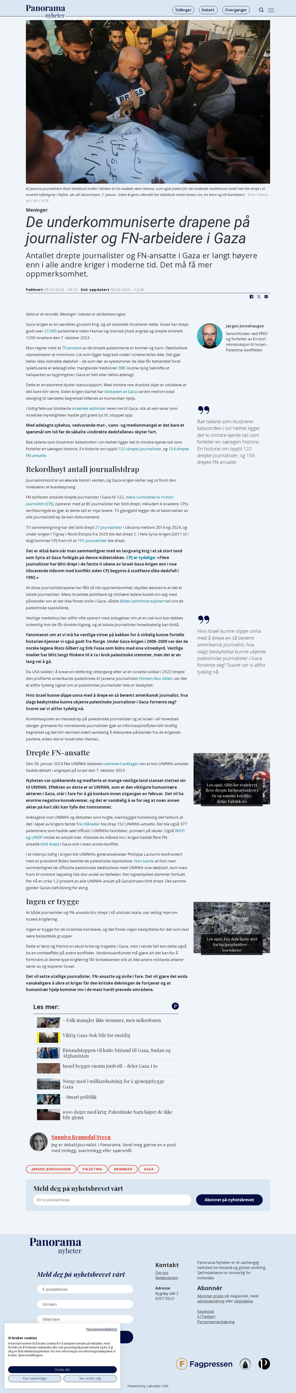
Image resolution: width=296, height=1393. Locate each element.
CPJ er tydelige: (141, 557)
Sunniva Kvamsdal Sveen (81, 1136)
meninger (123, 1169)
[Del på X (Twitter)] (258, 296)
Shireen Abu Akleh (155, 678)
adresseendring (211, 1301)
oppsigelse (243, 1301)
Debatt (208, 9)
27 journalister (108, 527)
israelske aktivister (89, 408)
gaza (149, 1169)
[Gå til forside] (45, 8)
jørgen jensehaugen (51, 1169)
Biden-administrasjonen (142, 601)
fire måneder (88, 824)
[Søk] (261, 10)
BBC (122, 368)
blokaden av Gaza (121, 391)
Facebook (205, 1311)
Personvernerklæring (216, 1321)
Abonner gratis (210, 1296)
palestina (92, 1169)
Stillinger (183, 9)
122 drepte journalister (140, 448)
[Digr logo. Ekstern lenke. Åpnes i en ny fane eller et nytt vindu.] (11, 1333)
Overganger (236, 9)
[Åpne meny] (271, 10)
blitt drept (49, 844)
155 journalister (92, 540)
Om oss (161, 1272)
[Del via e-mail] (266, 296)
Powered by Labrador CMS (148, 1386)
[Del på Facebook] (251, 296)
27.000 (50, 331)
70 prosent (72, 347)
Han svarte (144, 861)
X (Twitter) (206, 1316)
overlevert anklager (121, 763)
